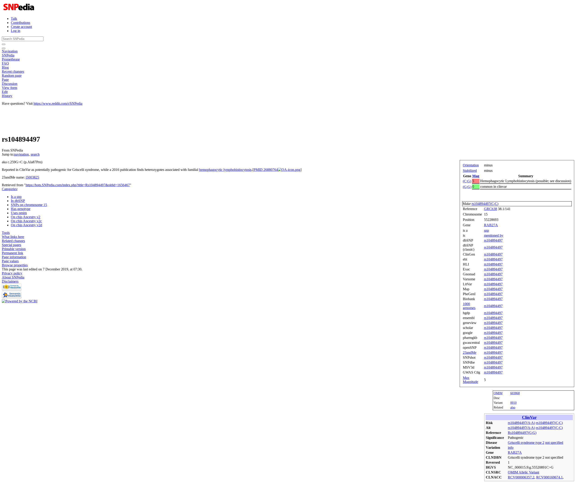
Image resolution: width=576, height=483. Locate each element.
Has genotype (20, 209)
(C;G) (467, 181)
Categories (9, 189)
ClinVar (529, 417)
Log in (15, 31)
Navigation (10, 51)
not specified (554, 442)
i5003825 (32, 177)
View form (9, 88)
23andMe (469, 352)
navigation (21, 154)
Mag (475, 176)
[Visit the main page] (19, 11)
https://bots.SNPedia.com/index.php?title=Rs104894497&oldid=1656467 (78, 185)
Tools (6, 233)
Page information (14, 257)
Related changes (13, 241)
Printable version (14, 249)
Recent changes (13, 71)
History (7, 96)
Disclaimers (10, 281)
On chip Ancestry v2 (25, 217)
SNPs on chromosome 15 (29, 205)
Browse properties (15, 265)
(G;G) (467, 187)
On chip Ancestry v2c (26, 221)
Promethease (11, 59)
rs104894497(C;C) (485, 204)
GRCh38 (490, 209)
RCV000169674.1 (549, 477)
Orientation (471, 165)
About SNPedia (13, 277)
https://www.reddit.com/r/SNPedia (58, 103)
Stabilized (470, 170)
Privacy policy (12, 273)
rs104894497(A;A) (521, 423)
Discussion (9, 84)
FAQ (5, 63)
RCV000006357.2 (521, 477)
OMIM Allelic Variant (523, 472)
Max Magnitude (470, 380)
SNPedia (8, 55)
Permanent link (12, 253)
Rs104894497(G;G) (522, 433)
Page (5, 80)
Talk (14, 18)
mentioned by (493, 235)
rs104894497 (493, 240)
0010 (513, 402)
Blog (5, 67)
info (510, 447)
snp (486, 230)
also (512, 407)
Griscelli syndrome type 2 (526, 442)
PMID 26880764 (266, 170)
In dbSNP (18, 201)
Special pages (11, 245)
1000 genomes (469, 306)
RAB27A (491, 225)
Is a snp (16, 197)
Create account (21, 27)
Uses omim (19, 213)
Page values (10, 261)
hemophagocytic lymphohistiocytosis (225, 170)
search (35, 154)
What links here (13, 237)
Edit (5, 92)
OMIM (498, 393)
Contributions (20, 23)
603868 (515, 393)
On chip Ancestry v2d (26, 225)
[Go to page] (3, 44)
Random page (12, 75)
